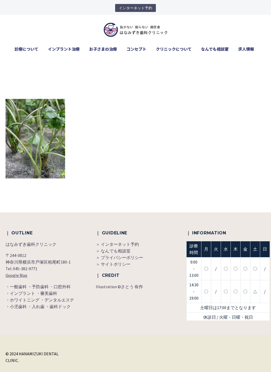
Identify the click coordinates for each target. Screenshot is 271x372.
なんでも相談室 (215, 49)
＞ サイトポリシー (113, 264)
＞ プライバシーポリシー (119, 257)
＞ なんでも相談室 (113, 250)
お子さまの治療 (103, 49)
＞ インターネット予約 (117, 244)
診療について (26, 49)
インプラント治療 (64, 49)
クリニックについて (174, 49)
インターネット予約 (135, 8)
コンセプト (136, 49)
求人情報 (246, 49)
